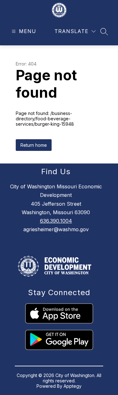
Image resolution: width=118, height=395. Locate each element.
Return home (33, 145)
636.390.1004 (56, 221)
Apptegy (72, 386)
